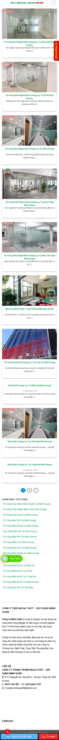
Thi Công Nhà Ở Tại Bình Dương (18, 542)
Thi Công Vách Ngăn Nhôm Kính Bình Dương (24, 509)
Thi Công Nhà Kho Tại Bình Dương (19, 536)
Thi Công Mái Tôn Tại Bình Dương (19, 520)
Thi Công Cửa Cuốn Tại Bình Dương (20, 515)
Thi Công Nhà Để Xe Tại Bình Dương (21, 525)
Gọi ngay (51, 736)
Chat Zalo (15, 558)
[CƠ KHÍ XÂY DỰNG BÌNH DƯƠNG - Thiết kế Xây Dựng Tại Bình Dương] (27, 3)
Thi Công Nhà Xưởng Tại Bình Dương (21, 553)
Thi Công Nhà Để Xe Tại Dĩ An (17, 571)
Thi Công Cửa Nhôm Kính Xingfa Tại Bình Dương (26, 504)
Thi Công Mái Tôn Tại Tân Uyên (18, 587)
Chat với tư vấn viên (21, 736)
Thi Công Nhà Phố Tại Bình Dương (20, 547)
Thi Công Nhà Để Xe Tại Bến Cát (19, 565)
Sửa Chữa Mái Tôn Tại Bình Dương (20, 531)
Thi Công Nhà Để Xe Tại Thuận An (19, 576)
